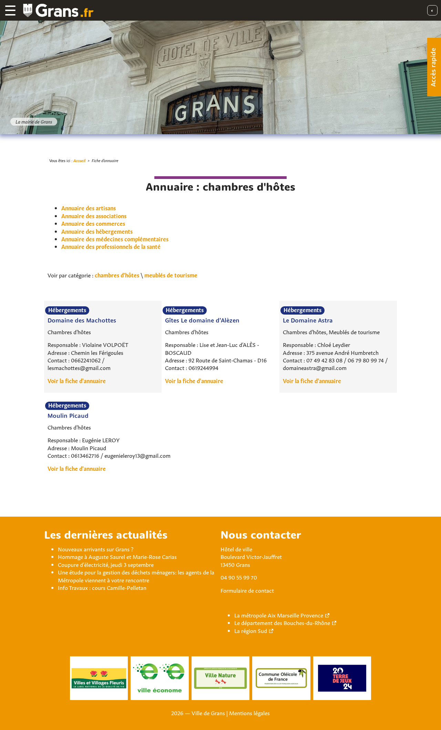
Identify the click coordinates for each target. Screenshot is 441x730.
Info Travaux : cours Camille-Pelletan (102, 587)
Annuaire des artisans (88, 207)
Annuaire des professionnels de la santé (111, 246)
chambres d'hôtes (117, 274)
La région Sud (250, 630)
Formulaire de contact (247, 590)
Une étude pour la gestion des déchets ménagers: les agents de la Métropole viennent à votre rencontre (136, 575)
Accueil (79, 160)
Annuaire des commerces (93, 223)
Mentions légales (249, 712)
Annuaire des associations (93, 215)
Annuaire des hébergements (97, 231)
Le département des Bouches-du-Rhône (282, 622)
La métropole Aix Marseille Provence (278, 614)
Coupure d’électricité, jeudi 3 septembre (106, 564)
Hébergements (67, 309)
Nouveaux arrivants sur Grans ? (95, 548)
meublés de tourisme (170, 274)
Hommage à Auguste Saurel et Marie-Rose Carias (117, 556)
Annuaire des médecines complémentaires (114, 238)
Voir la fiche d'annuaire (77, 380)
